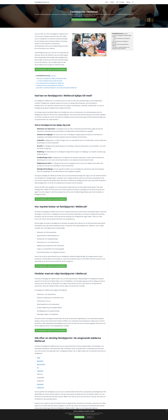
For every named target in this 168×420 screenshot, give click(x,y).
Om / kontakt (120, 2)
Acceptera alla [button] (79, 417)
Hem (106, 2)
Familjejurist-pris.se (42, 2)
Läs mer (97, 414)
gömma (53, 75)
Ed (38, 367)
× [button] (166, 410)
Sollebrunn (40, 387)
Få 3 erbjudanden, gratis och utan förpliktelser (84, 19)
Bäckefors (40, 361)
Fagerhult (40, 371)
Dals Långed (41, 364)
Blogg (128, 2)
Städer (112, 2)
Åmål (38, 357)
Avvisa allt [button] (89, 417)
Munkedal (40, 384)
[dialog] (84, 414)
